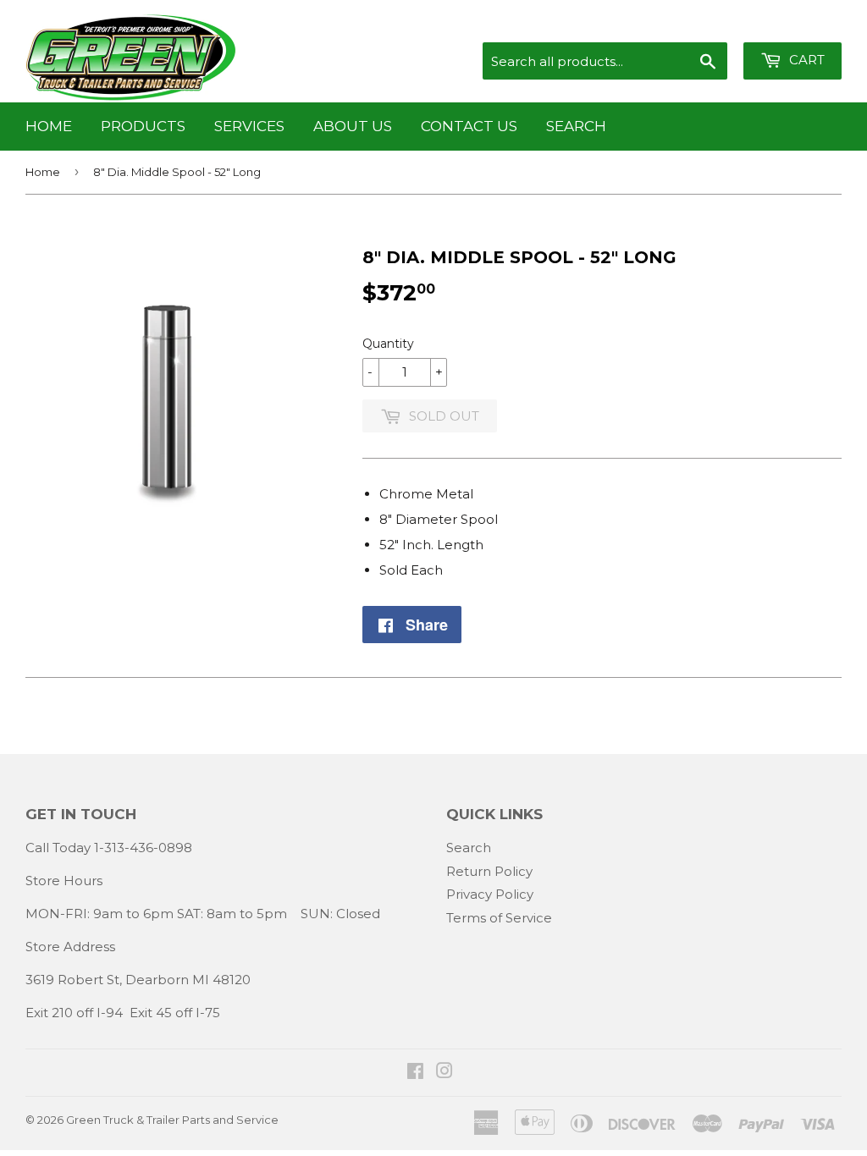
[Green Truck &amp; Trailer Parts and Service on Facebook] (415, 1073)
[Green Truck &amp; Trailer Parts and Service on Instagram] (444, 1073)
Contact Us (469, 126)
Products (143, 126)
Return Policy (489, 871)
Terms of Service (499, 918)
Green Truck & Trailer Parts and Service (172, 1119)
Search (576, 126)
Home (48, 126)
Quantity (388, 343)
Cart (805, 60)
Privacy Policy (489, 894)
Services (249, 126)
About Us (352, 126)
